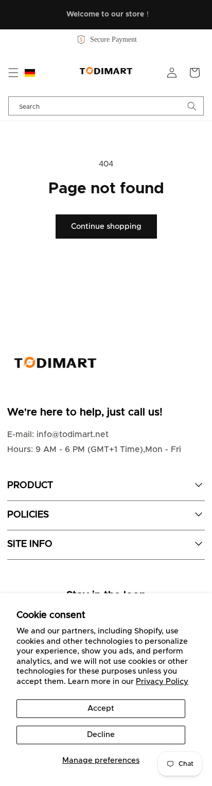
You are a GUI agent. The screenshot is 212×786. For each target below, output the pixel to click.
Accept (100, 708)
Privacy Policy (162, 681)
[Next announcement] (193, 14)
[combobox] (106, 106)
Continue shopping (106, 226)
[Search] (192, 106)
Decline (101, 735)
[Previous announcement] (19, 14)
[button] (13, 72)
